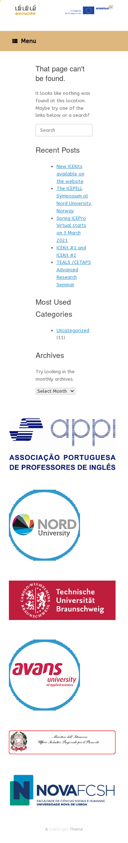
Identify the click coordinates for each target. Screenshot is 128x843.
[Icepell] (64, 10)
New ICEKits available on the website (70, 174)
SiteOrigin (59, 829)
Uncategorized (73, 330)
